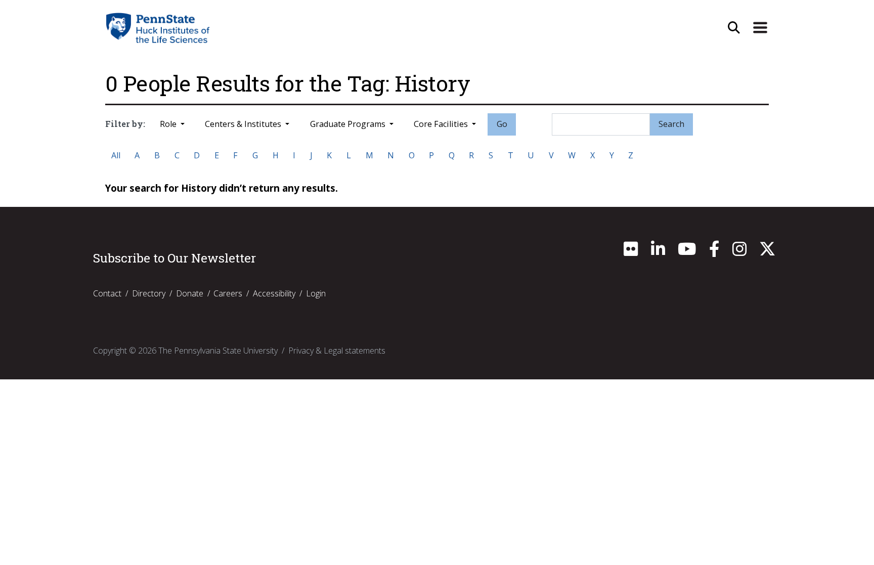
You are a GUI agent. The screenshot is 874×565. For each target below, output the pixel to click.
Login (316, 293)
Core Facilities (442, 123)
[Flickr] (631, 251)
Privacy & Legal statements (336, 350)
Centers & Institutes (244, 123)
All (115, 155)
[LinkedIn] (658, 251)
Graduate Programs (348, 123)
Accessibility (274, 293)
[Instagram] (739, 251)
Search (671, 123)
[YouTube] (687, 251)
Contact (107, 293)
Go (502, 123)
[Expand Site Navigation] (760, 28)
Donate (189, 293)
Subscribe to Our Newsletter (174, 258)
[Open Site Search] (733, 28)
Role (169, 123)
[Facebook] (714, 251)
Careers (227, 293)
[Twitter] (767, 251)
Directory (148, 293)
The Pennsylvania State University (218, 350)
